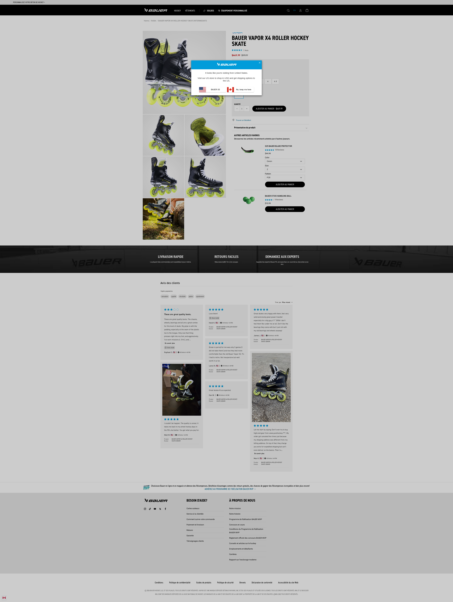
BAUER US (215, 89)
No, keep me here (243, 89)
